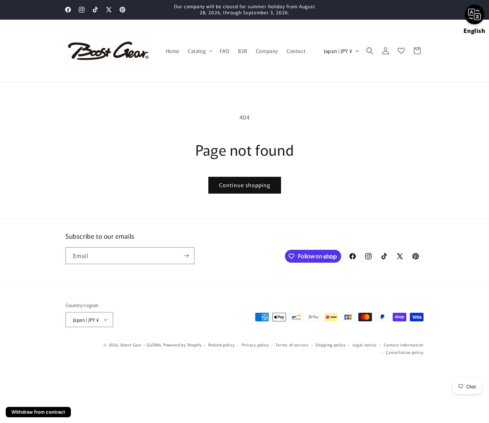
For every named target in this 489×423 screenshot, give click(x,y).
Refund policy (221, 344)
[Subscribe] (186, 255)
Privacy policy (255, 344)
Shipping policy (330, 344)
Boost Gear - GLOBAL (141, 344)
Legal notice (365, 344)
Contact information (403, 344)
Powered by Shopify (182, 344)
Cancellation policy (404, 352)
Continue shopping (244, 185)
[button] (200, 50)
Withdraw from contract (38, 412)
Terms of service (292, 344)
